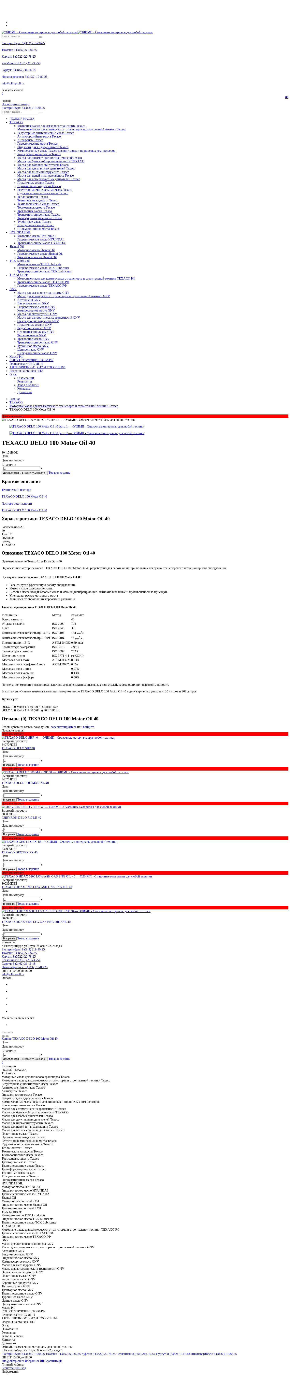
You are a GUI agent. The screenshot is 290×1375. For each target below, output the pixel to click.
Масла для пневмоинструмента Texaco (43, 172)
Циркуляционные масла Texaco (38, 228)
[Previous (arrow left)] (3, 1036)
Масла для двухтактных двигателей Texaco (46, 168)
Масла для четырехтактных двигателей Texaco (48, 179)
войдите (88, 727)
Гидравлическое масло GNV (36, 307)
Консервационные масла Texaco (39, 154)
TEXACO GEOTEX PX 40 (19, 852)
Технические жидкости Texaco (37, 200)
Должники (24, 392)
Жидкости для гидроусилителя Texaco (42, 147)
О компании (25, 378)
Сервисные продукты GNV (35, 331)
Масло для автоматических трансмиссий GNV (48, 317)
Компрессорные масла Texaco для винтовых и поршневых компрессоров (66, 150)
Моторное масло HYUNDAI (36, 236)
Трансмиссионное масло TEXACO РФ (43, 282)
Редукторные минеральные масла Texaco (44, 189)
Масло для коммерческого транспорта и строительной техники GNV (63, 296)
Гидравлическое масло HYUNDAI (40, 239)
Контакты (24, 388)
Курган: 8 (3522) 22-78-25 (19, 56)
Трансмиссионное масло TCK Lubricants (44, 271)
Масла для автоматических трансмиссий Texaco (49, 157)
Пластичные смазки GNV (34, 324)
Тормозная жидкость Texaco (36, 207)
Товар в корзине (59, 472)
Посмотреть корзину (15, 104)
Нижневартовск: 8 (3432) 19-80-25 (25, 76)
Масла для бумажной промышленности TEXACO (50, 161)
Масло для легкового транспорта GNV (43, 292)
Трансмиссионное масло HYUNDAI (41, 243)
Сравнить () (53, 1361)
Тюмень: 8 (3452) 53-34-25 (19, 49)
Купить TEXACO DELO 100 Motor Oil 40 (30, 1038)
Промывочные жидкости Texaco (39, 186)
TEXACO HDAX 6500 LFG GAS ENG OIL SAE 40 (36, 921)
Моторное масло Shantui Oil (36, 250)
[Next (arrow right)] (7, 1036)
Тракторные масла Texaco (34, 211)
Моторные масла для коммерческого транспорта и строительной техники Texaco (71, 129)
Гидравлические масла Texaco (37, 143)
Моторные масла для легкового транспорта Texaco (51, 125)
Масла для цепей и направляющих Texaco (45, 175)
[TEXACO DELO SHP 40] (145, 737)
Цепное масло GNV (30, 349)
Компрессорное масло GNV (36, 310)
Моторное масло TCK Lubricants (39, 264)
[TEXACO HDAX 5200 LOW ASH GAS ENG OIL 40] (145, 876)
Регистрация (10, 1368)
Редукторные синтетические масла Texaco (45, 133)
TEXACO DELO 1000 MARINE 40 (25, 783)
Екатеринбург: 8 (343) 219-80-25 (23, 43)
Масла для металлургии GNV (37, 314)
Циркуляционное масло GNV (37, 353)
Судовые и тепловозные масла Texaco (42, 193)
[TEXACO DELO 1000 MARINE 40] (145, 772)
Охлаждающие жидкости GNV (38, 321)
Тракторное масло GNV (33, 338)
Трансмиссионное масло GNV (37, 342)
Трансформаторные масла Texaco (39, 218)
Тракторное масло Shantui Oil (37, 257)
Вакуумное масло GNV (33, 303)
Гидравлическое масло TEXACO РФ (42, 285)
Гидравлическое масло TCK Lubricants (43, 267)
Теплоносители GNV (31, 335)
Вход (22, 1368)
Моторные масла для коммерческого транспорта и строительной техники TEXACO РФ (76, 278)
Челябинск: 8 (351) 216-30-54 (21, 63)
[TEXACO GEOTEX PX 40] (145, 842)
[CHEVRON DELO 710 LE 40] (145, 807)
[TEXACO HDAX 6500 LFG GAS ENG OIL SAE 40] (145, 911)
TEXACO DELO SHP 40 (18, 748)
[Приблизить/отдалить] (11, 1032)
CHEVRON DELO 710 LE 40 (21, 817)
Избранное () (35, 1361)
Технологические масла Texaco (38, 204)
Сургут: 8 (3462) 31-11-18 (19, 70)
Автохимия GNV (29, 299)
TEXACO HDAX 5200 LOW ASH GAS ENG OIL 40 (37, 887)
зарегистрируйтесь (63, 727)
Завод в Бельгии (28, 385)
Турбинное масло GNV (33, 346)
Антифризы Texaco (30, 140)
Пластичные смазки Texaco (35, 182)
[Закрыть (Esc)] (3, 1032)
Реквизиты (24, 381)
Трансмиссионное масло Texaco (38, 214)
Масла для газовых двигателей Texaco (43, 164)
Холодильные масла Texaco (35, 225)
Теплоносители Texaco (32, 196)
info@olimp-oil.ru (13, 83)
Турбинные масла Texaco (34, 221)
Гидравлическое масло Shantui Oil (40, 253)
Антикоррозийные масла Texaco (39, 136)
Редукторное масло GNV (34, 328)
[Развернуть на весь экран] (7, 1032)
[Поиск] (40, 37)
